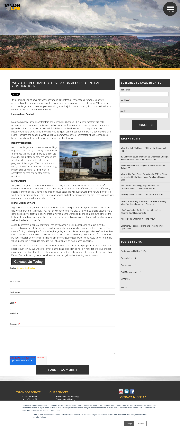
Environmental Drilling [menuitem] (65, 399)
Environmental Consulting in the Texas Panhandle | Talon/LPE (143, 167)
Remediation (128, 258)
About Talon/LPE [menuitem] (29, 399)
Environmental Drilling (133, 251)
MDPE (125, 279)
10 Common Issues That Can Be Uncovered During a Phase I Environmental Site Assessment (144, 158)
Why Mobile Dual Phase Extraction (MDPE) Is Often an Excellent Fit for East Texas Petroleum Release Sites (144, 177)
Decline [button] (141, 423)
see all (124, 287)
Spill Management (131, 272)
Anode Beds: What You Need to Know (138, 218)
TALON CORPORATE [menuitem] (28, 392)
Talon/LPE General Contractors (26, 245)
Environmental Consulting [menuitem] (67, 396)
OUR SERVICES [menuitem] (59, 392)
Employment (128, 265)
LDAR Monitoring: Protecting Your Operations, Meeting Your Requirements (141, 211)
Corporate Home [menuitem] (29, 396)
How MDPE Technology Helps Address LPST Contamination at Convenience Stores (141, 187)
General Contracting (26, 267)
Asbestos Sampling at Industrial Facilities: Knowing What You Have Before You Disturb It (143, 203)
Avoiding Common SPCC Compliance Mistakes (142, 194)
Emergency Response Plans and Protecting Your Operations (142, 227)
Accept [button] (129, 423)
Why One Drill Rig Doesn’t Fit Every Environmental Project (143, 149)
